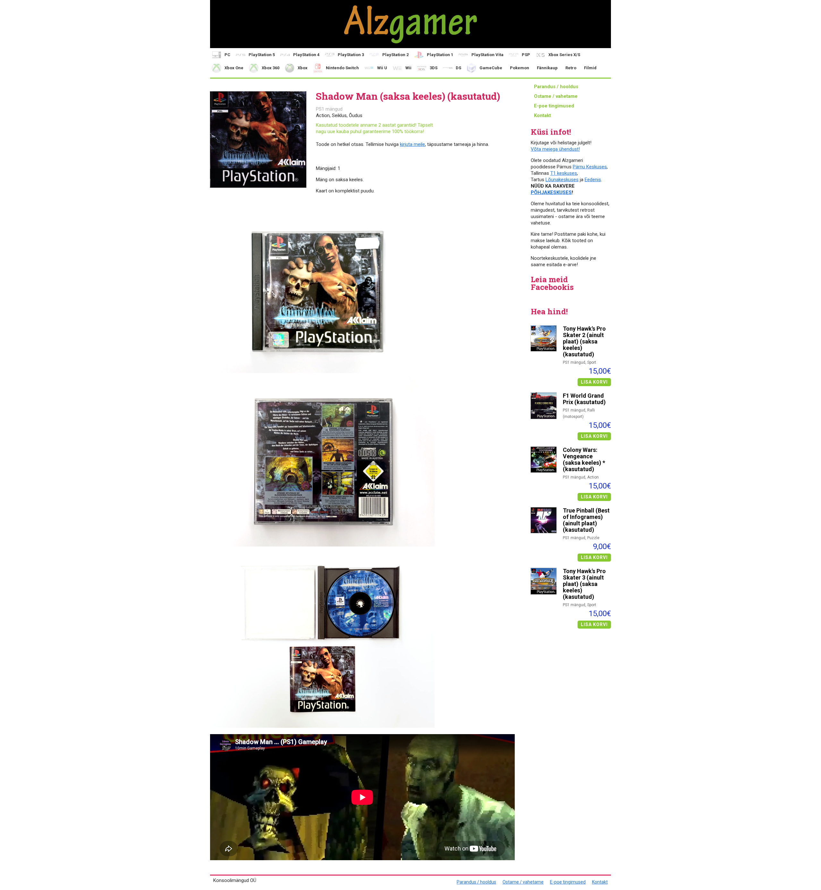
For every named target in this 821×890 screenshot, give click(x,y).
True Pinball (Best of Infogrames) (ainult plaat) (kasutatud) (586, 520)
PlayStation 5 (262, 54)
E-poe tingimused (554, 106)
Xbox (303, 67)
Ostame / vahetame (556, 96)
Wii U (382, 67)
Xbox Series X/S (564, 54)
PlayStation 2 (395, 54)
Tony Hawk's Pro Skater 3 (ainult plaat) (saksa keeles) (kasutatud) (584, 584)
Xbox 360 (270, 67)
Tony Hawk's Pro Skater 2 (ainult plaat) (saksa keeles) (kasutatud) (584, 342)
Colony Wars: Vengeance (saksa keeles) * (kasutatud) (584, 459)
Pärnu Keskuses (590, 167)
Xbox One (233, 67)
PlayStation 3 (351, 54)
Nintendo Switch (342, 67)
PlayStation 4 (306, 54)
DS (458, 67)
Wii (408, 67)
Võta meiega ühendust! (555, 149)
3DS (433, 67)
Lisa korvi (594, 382)
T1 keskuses (563, 173)
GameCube (490, 67)
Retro (570, 67)
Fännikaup (547, 67)
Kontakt (542, 115)
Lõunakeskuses (562, 179)
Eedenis (593, 179)
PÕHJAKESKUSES (551, 192)
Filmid (590, 67)
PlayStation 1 (440, 54)
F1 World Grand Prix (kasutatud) (584, 399)
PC (227, 54)
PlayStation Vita (487, 54)
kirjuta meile (412, 144)
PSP (526, 54)
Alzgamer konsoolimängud (410, 24)
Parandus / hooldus (556, 86)
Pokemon (519, 67)
